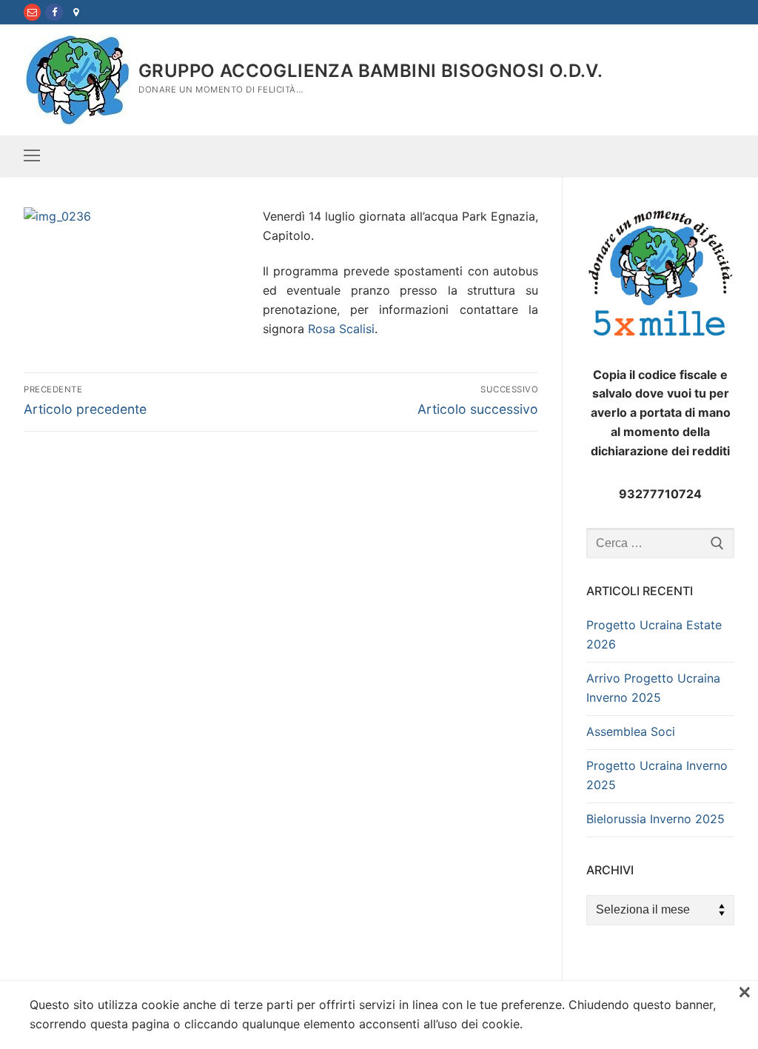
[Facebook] (53, 12)
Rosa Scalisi (341, 328)
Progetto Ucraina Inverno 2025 (657, 775)
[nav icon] (32, 156)
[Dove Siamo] (75, 12)
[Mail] (32, 12)
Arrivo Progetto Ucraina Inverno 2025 (653, 688)
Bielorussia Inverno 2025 (655, 818)
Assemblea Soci (630, 731)
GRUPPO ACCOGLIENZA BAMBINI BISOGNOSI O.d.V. (370, 70)
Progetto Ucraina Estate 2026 (654, 634)
